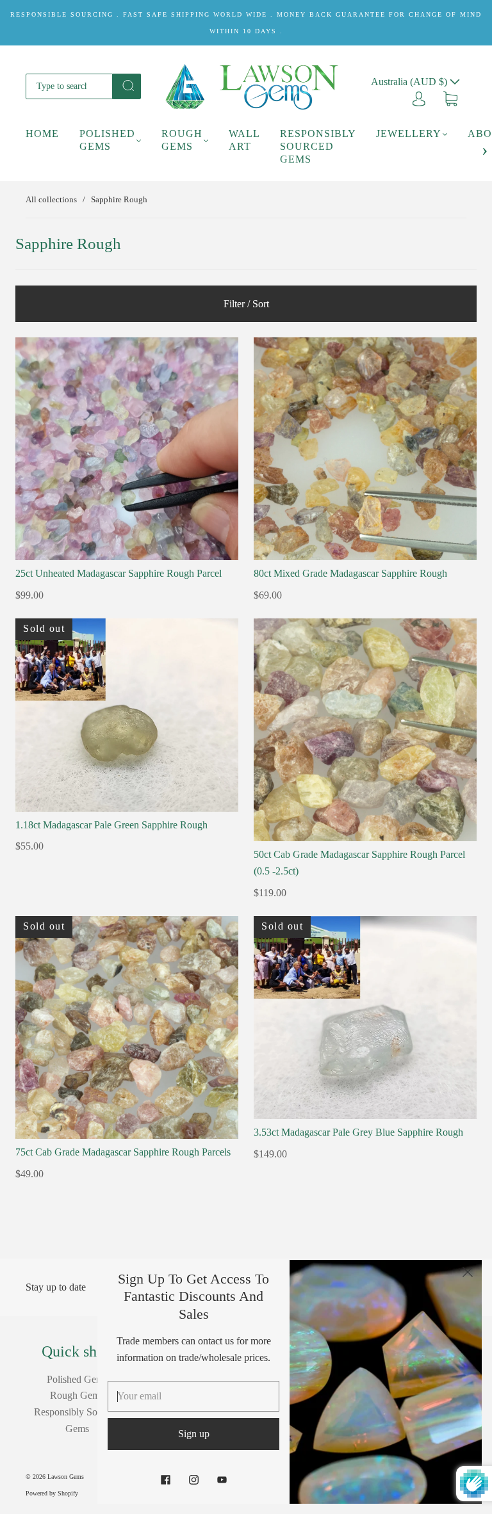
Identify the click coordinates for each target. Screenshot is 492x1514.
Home (42, 133)
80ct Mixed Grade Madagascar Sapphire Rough (350, 573)
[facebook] (165, 1479)
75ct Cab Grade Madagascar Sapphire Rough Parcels (123, 1152)
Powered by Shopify (52, 1493)
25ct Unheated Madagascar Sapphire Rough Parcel (118, 573)
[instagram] (193, 1479)
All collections (51, 199)
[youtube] (222, 1479)
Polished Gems (107, 140)
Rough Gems (181, 140)
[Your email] (193, 1396)
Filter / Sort (246, 303)
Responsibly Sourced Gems (318, 146)
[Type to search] (69, 86)
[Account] (419, 97)
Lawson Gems (65, 1476)
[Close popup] (468, 1274)
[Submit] (127, 85)
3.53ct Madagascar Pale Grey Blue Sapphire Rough (358, 1132)
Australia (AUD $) (410, 81)
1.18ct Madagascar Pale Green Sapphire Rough (111, 824)
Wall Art (244, 140)
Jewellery (408, 133)
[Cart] (450, 97)
